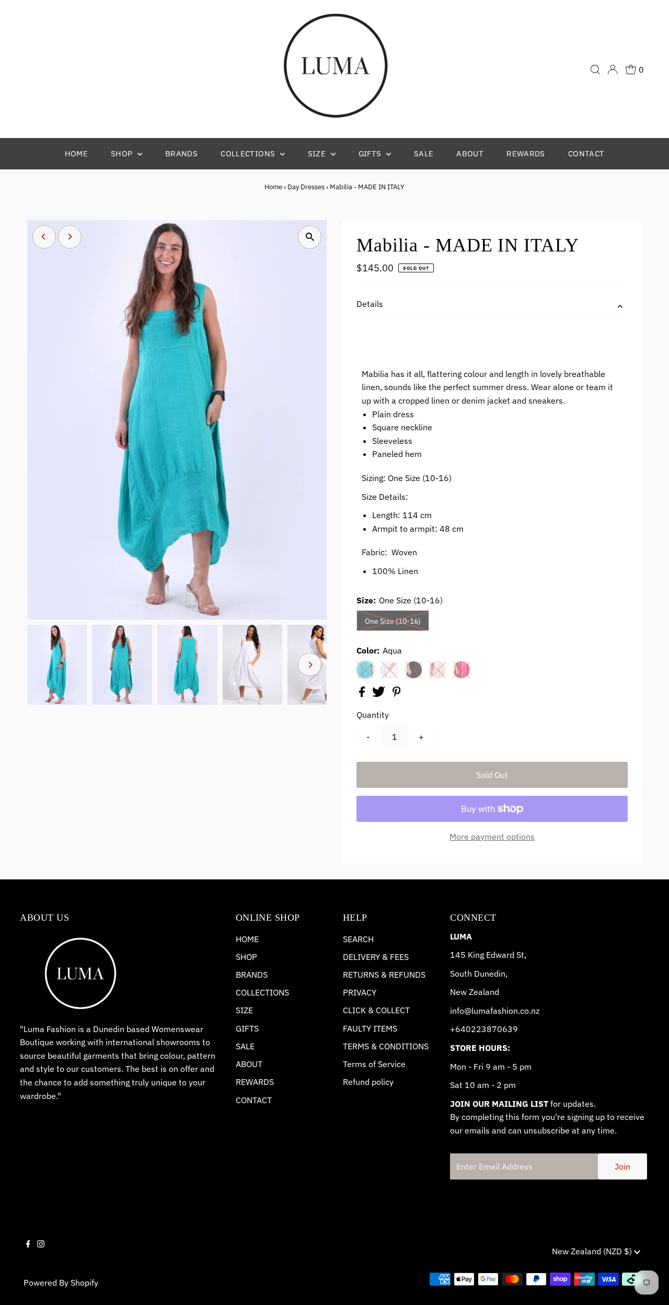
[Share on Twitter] (379, 694)
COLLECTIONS (262, 992)
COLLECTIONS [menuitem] (249, 153)
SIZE (244, 1010)
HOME (247, 939)
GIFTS (247, 1028)
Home (273, 186)
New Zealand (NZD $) (593, 1251)
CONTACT (254, 1100)
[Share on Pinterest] (397, 694)
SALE (245, 1046)
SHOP (246, 957)
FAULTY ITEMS (370, 1028)
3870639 (499, 1029)
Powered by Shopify (61, 1282)
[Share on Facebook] (363, 694)
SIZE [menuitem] (318, 153)
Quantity (372, 714)
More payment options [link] (492, 836)
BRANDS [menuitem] (181, 153)
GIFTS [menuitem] (371, 153)
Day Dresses (306, 186)
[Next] (70, 236)
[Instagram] (40, 1252)
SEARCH (358, 939)
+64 (458, 1029)
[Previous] (44, 236)
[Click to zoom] (309, 237)
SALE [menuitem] (424, 153)
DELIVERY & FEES (376, 957)
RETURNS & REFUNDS (384, 974)
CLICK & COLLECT (376, 1010)
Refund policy (368, 1082)
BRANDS (252, 974)
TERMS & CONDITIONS (386, 1046)
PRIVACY (359, 992)
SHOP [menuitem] (123, 153)
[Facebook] (28, 1252)
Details (369, 304)
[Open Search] (595, 69)
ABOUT (249, 1064)
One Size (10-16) (393, 621)
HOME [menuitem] (76, 153)
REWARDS (255, 1082)
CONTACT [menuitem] (586, 153)
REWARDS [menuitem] (525, 153)
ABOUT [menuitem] (469, 153)
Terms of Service (374, 1064)
